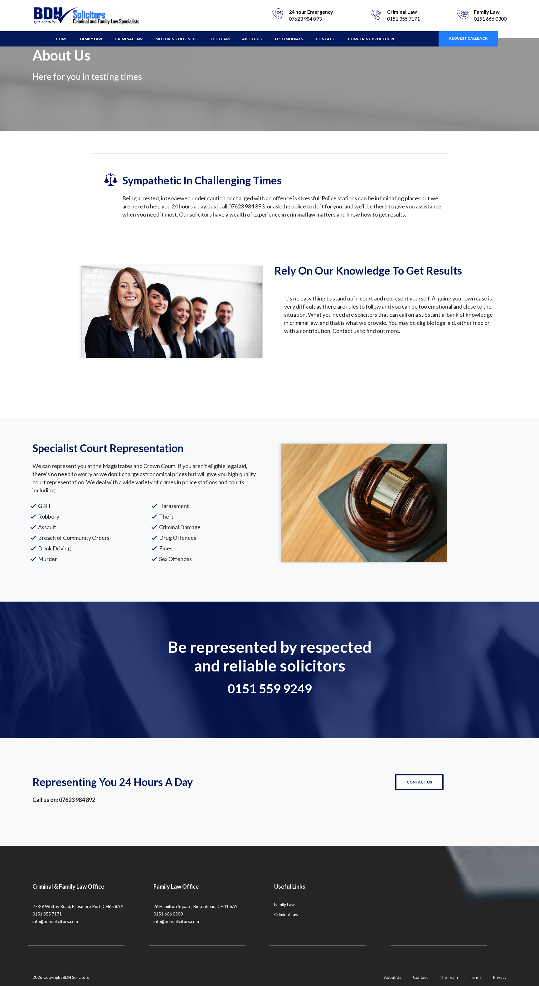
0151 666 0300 (490, 19)
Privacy (500, 977)
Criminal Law (129, 39)
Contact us (419, 782)
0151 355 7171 (403, 19)
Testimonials (288, 39)
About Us (252, 39)
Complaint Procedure (371, 39)
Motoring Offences (176, 39)
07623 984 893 (305, 19)
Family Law (91, 39)
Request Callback (468, 38)
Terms (475, 977)
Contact (325, 39)
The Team (220, 39)
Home (61, 39)
